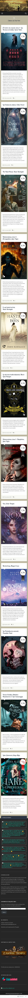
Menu (2, 13)
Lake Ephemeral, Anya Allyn (11, 755)
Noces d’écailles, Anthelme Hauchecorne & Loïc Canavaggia (13, 696)
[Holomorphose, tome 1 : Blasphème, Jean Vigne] (14, 463)
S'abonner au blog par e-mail (8, 901)
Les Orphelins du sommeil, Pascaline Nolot (11, 632)
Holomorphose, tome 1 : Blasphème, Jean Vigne (13, 440)
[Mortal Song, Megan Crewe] (14, 587)
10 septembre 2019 (8, 559)
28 (11, 812)
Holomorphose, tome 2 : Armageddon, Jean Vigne (10, 238)
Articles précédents (6, 817)
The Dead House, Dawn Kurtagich (13, 172)
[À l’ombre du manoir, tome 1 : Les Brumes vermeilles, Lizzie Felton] (14, 51)
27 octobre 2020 (7, 230)
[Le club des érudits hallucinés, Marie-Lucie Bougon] (14, 398)
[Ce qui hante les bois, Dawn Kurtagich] (14, 331)
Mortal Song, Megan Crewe (11, 566)
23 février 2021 (7, 165)
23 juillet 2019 (7, 624)
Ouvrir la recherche (25, 14)
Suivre (4, 912)
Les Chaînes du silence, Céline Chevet (13, 105)
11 (12, 368)
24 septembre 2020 (8, 300)
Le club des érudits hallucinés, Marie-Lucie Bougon (14, 376)
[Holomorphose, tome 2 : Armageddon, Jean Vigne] (14, 260)
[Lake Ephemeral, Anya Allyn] (14, 777)
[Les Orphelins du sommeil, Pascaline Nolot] (14, 655)
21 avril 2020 (6, 368)
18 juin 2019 (6, 748)
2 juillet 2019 (6, 688)
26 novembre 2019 (7, 432)
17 (12, 688)
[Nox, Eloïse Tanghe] (14, 525)
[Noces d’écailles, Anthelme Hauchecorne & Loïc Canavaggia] (14, 716)
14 (13, 624)
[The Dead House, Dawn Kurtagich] (14, 193)
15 (15, 559)
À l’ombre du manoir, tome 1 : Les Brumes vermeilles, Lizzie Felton (13, 29)
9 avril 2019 (6, 812)
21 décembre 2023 (7, 98)
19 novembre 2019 (7, 497)
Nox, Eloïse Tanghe (8, 504)
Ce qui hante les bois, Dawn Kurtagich (9, 308)
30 (12, 748)
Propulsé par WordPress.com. (14, 993)
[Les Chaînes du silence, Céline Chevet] (14, 126)
